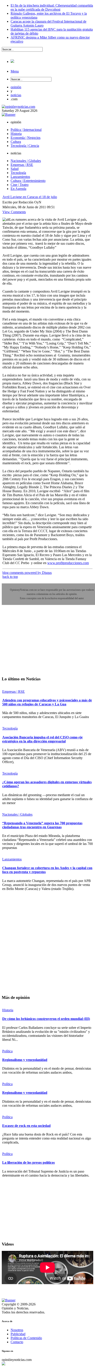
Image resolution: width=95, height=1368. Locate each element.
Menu (15, 71)
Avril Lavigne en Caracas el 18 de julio (29, 197)
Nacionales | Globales (17, 814)
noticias (16, 95)
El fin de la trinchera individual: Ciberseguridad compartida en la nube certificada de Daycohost (52, 7)
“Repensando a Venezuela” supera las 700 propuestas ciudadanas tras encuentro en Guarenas (42, 825)
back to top (10, 577)
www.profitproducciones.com (68, 563)
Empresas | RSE (13, 691)
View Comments (14, 212)
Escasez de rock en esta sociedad (26, 1126)
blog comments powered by (27, 573)
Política (7, 1051)
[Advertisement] (35, 643)
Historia (7, 1010)
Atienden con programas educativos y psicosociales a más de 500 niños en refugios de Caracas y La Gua (47, 702)
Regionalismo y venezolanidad (24, 1060)
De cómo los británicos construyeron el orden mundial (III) (46, 1019)
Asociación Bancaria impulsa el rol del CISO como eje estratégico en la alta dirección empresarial (42, 739)
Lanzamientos (12, 859)
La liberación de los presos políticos (28, 1162)
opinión (16, 87)
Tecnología (10, 728)
